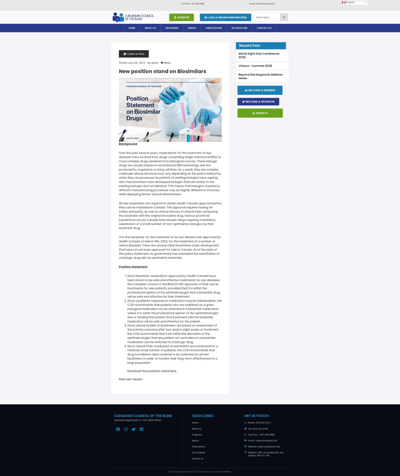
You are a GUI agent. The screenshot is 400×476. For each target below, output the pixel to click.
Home (132, 28)
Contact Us (264, 28)
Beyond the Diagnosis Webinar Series (260, 76)
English (350, 2)
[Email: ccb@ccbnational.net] (245, 440)
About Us (150, 28)
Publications (214, 28)
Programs (171, 28)
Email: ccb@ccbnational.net (262, 440)
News (167, 62)
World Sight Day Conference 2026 (258, 55)
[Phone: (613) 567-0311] (245, 422)
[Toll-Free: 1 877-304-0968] (245, 434)
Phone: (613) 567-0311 (259, 422)
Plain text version (130, 379)
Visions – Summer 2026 (255, 66)
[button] (150, 28)
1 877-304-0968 (197, 3)
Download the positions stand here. (152, 371)
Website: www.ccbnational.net (264, 446)
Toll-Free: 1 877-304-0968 (261, 434)
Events (192, 28)
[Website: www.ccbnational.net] (245, 446)
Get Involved (239, 28)
